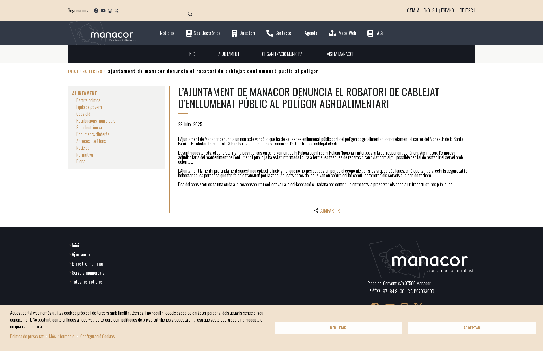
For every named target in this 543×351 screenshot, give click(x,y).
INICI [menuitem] (192, 54)
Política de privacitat (27, 336)
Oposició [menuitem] (83, 113)
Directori (247, 33)
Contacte (283, 33)
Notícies (167, 33)
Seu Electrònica (207, 33)
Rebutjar (338, 328)
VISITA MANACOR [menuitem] (341, 54)
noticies (92, 71)
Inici (73, 71)
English (430, 10)
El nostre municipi (87, 263)
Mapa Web (347, 33)
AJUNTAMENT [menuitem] (229, 54)
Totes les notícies (87, 281)
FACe (379, 33)
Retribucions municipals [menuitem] (95, 120)
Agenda (311, 33)
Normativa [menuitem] (84, 154)
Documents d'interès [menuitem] (93, 134)
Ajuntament (82, 254)
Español (448, 10)
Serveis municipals (88, 272)
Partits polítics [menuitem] (88, 100)
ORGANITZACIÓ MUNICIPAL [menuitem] (283, 54)
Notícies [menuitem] (83, 147)
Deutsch (467, 10)
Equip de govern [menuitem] (89, 107)
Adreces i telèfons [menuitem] (91, 141)
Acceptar (472, 328)
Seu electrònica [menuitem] (89, 127)
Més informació (61, 336)
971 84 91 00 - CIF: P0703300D (408, 291)
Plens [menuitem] (80, 161)
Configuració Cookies (97, 336)
